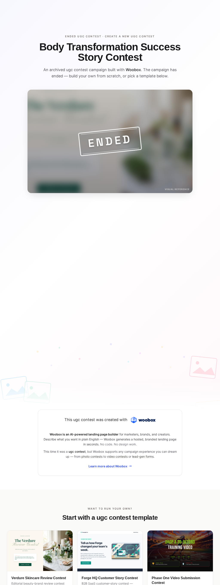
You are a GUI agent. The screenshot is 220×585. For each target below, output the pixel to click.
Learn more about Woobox (108, 466)
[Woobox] (143, 420)
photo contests (91, 456)
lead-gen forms (143, 456)
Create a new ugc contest (130, 36)
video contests (117, 456)
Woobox (133, 69)
